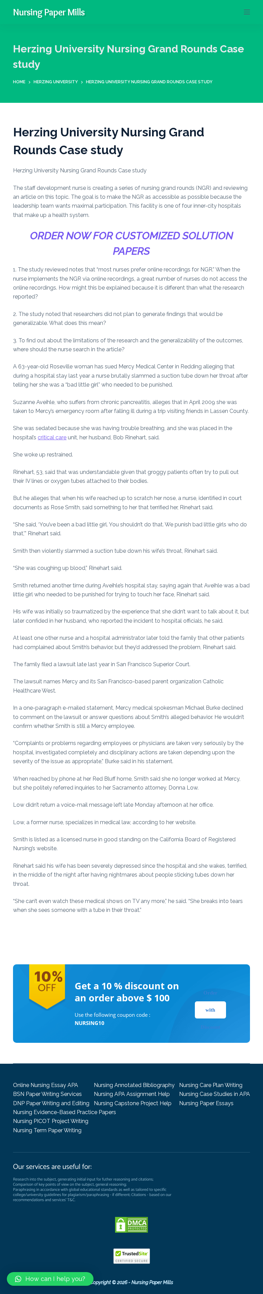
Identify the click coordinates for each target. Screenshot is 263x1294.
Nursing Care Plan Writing (210, 1085)
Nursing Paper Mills (49, 12)
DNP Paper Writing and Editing (51, 1103)
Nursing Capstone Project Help (133, 1103)
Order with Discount (210, 1009)
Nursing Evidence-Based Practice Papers (64, 1112)
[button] (50, 1279)
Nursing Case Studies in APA (214, 1094)
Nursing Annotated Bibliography (134, 1085)
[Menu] (247, 12)
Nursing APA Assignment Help (132, 1094)
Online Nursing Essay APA (45, 1085)
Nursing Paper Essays (206, 1103)
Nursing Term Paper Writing (47, 1130)
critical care (52, 437)
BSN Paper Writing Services (47, 1094)
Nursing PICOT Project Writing (50, 1121)
